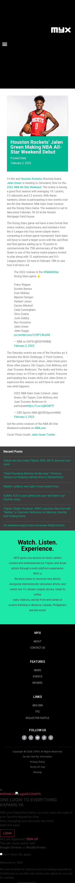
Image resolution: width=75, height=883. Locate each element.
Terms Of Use (37, 766)
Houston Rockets (31, 178)
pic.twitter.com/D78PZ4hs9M (32, 335)
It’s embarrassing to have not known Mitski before (34, 525)
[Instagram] (30, 737)
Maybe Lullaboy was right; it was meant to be (30, 486)
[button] (6, 44)
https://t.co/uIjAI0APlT (40, 406)
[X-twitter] (50, 737)
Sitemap (37, 772)
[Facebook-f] (24, 737)
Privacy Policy (37, 761)
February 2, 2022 (24, 345)
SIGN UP (32, 839)
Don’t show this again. (16, 854)
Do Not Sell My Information (37, 756)
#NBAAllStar (51, 272)
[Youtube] (37, 737)
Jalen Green (14, 183)
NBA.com (40, 428)
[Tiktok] (44, 737)
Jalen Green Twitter (43, 434)
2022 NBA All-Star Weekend (24, 187)
